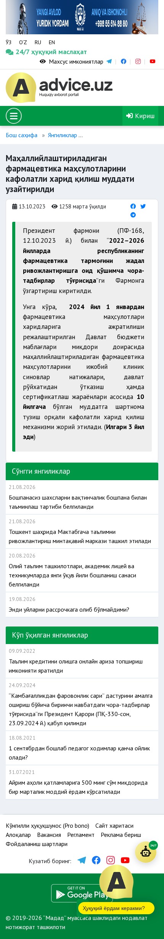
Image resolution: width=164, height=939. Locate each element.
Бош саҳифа (21, 135)
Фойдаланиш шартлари (37, 844)
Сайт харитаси (114, 825)
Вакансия (49, 834)
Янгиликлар (62, 135)
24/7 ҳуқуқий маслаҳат (25, 51)
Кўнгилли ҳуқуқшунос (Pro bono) (47, 825)
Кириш (143, 115)
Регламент (81, 834)
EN (52, 42)
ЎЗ (8, 42)
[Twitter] (143, 206)
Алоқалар (18, 834)
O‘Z (23, 42)
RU (38, 42)
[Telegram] (133, 214)
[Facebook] (133, 206)
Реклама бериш (121, 834)
